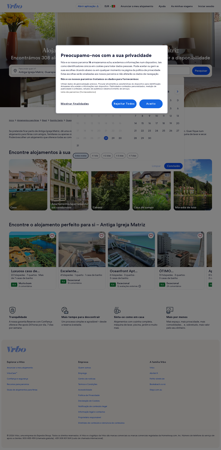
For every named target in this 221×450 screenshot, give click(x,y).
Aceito (151, 103)
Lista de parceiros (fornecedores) (78, 92)
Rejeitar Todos (124, 103)
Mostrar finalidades (75, 103)
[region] (112, 79)
